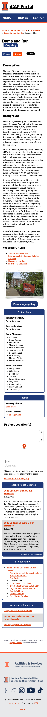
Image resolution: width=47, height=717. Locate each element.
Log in (22, 709)
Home (4, 30)
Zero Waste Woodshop (20, 596)
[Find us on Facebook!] (6, 692)
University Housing (16, 261)
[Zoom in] (41, 432)
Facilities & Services (17, 264)
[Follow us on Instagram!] (22, 692)
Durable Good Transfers (20, 583)
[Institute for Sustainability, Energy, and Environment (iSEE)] (23, 680)
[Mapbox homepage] (10, 465)
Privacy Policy (13, 703)
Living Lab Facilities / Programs (18, 610)
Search (39, 18)
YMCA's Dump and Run (18, 253)
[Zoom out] (41, 436)
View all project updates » (31, 554)
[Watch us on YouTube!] (31, 692)
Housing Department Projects (17, 624)
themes (22, 18)
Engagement (15, 415)
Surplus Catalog (17, 593)
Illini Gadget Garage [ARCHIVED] (24, 586)
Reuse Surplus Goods (13, 33)
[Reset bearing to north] (41, 440)
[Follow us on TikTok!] (40, 692)
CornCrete (14, 578)
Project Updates (16, 642)
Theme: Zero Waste (18, 30)
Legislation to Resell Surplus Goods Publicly (23, 589)
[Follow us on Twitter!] (13, 692)
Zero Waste (35, 30)
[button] (24, 446)
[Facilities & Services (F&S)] (23, 664)
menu (6, 18)
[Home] (5, 6)
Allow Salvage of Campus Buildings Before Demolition (26, 574)
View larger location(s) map (16, 478)
